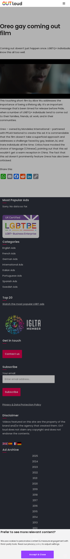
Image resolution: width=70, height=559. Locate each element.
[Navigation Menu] (64, 3)
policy (38, 544)
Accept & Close (37, 554)
